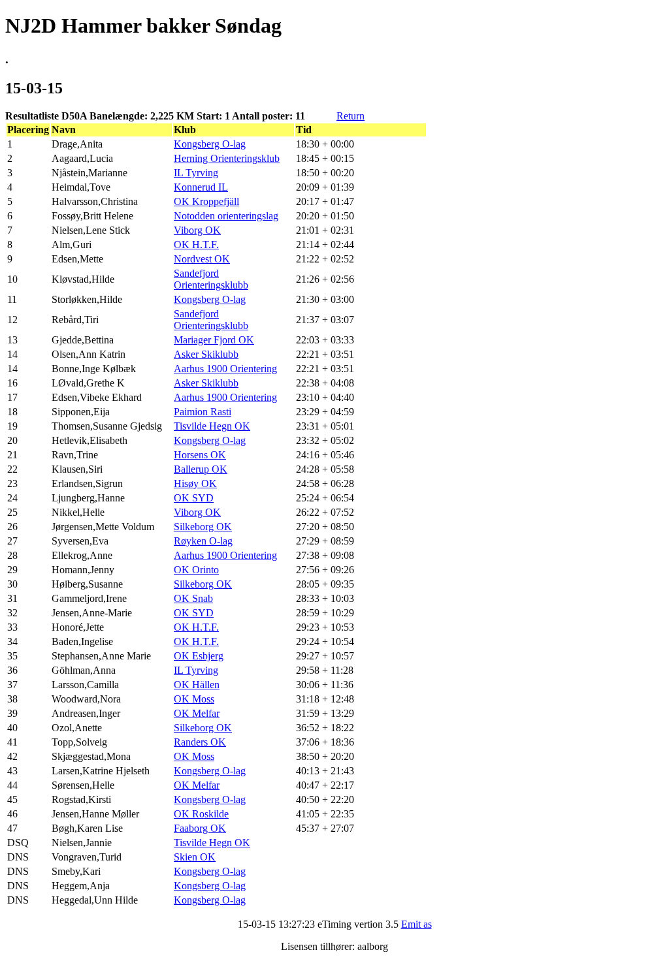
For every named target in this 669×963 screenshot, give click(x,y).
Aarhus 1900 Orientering (225, 368)
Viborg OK (197, 230)
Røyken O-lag (203, 540)
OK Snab (193, 598)
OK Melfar (197, 713)
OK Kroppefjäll (206, 201)
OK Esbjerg (198, 655)
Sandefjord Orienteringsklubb (211, 279)
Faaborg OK (200, 828)
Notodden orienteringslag (226, 215)
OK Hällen (197, 684)
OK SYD (194, 497)
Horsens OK (200, 454)
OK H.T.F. (196, 244)
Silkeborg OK (203, 526)
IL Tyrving (196, 172)
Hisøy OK (195, 483)
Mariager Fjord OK (214, 339)
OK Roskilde (201, 813)
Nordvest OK (202, 258)
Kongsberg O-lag (210, 144)
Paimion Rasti (202, 411)
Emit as (416, 924)
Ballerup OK (200, 469)
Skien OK (195, 856)
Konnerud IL (201, 187)
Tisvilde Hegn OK (212, 426)
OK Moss (194, 698)
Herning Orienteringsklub (227, 158)
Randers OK (200, 742)
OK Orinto (196, 569)
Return (350, 115)
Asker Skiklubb (206, 354)
